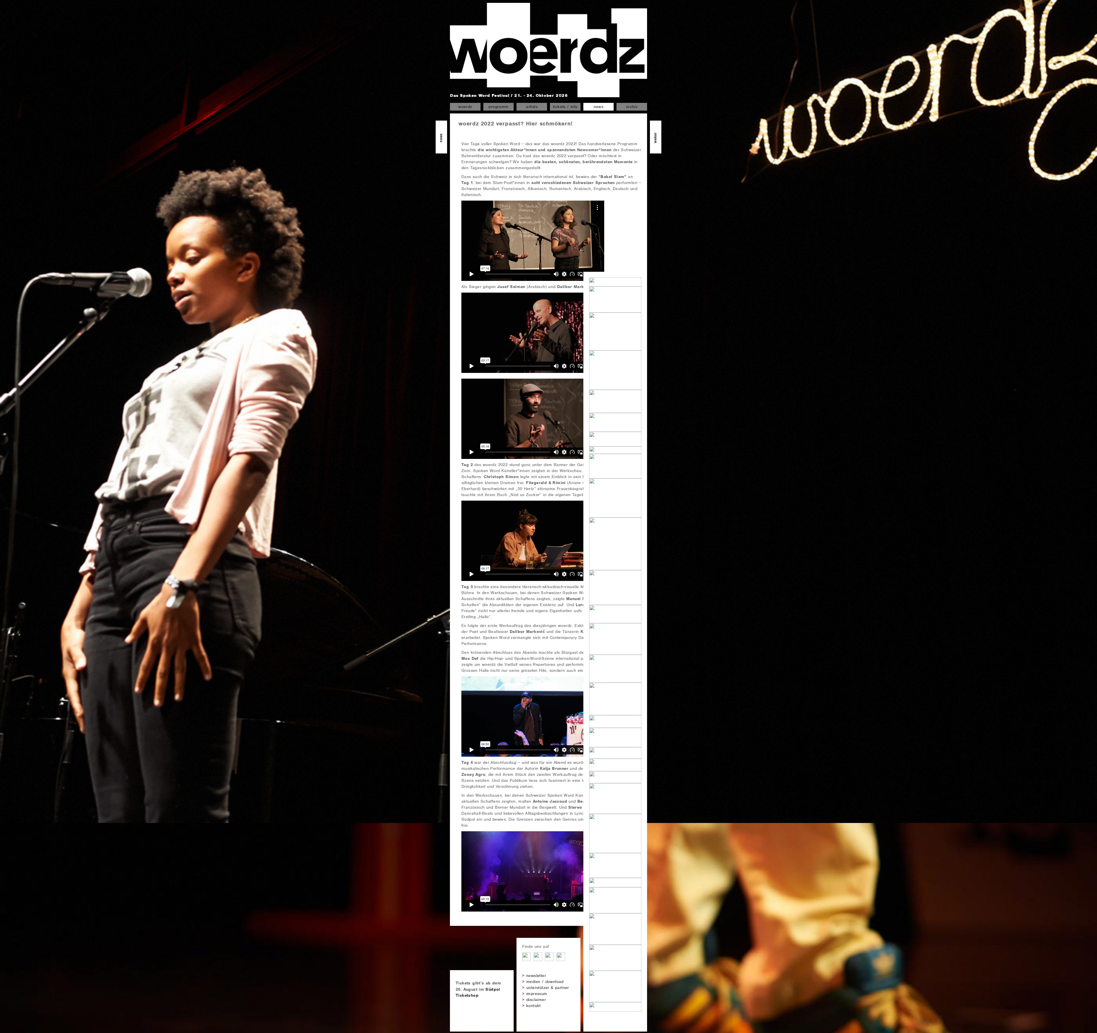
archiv (632, 106)
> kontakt (531, 1005)
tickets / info (565, 106)
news (599, 106)
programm (498, 106)
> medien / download (542, 981)
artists (532, 106)
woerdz (465, 106)
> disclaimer (534, 999)
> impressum (534, 993)
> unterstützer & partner (545, 987)
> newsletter (534, 975)
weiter (655, 137)
